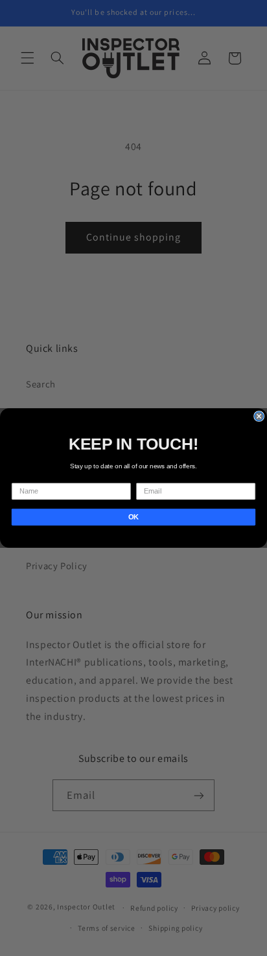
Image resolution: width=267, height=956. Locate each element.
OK (133, 517)
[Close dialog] (259, 416)
